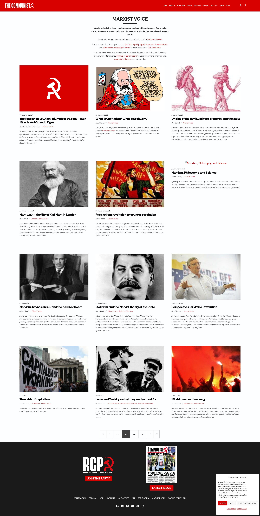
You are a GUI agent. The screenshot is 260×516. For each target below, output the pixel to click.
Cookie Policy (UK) (177, 498)
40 (134, 434)
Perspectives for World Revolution (194, 307)
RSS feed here (154, 47)
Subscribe (181, 5)
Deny (232, 503)
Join (165, 5)
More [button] (228, 5)
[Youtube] (132, 506)
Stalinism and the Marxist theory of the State (125, 307)
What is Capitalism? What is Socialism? (121, 118)
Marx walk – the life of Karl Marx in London (48, 214)
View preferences (247, 503)
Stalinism (122, 311)
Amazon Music (161, 44)
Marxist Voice (48, 126)
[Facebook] (117, 506)
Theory (206, 5)
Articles (197, 5)
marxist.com (158, 498)
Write (189, 5)
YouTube (128, 44)
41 (143, 434)
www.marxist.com (108, 131)
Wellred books (140, 498)
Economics (36, 403)
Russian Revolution (145, 403)
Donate (172, 5)
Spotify (136, 44)
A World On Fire (154, 39)
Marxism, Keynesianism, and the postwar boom (51, 307)
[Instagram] (127, 506)
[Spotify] (137, 506)
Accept (222, 503)
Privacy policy (242, 509)
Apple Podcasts (147, 44)
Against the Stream (122, 59)
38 (117, 434)
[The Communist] (19, 7)
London (34, 219)
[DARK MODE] (245, 5)
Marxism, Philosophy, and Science (194, 172)
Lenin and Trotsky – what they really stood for (126, 399)
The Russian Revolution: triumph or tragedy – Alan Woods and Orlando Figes (53, 120)
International (188, 403)
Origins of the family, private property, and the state (206, 118)
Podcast (214, 5)
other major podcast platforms (116, 47)
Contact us (80, 498)
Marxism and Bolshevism (117, 403)
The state (129, 311)
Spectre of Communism (126, 56)
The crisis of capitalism (35, 399)
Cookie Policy (231, 509)
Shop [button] (222, 5)
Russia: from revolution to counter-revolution (126, 214)
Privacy (93, 498)
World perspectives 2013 (188, 399)
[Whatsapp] (142, 506)
